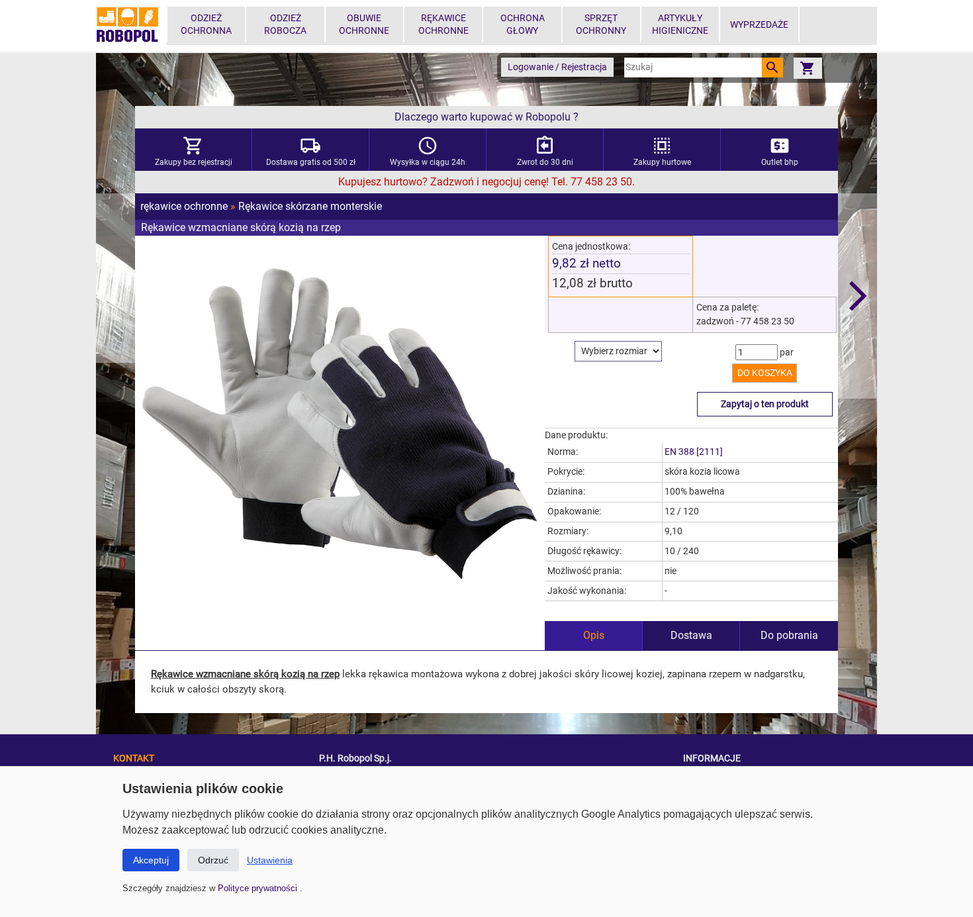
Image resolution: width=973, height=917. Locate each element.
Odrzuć (213, 860)
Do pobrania (789, 635)
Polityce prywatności (259, 888)
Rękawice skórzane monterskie (310, 206)
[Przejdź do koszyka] (807, 67)
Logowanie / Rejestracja (557, 67)
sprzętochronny (601, 24)
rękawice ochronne (184, 206)
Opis (593, 635)
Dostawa (691, 635)
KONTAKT (133, 758)
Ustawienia (270, 860)
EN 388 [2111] (694, 452)
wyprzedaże (759, 24)
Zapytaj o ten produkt (765, 404)
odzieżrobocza (285, 24)
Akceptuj (151, 860)
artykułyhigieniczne (680, 24)
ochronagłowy (522, 24)
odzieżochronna (206, 24)
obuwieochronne (364, 24)
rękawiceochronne (443, 24)
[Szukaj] (772, 67)
